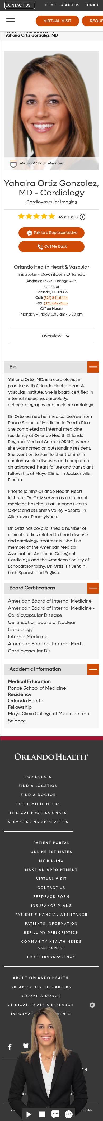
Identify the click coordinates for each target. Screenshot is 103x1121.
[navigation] (51, 5)
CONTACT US (51, 888)
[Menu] (10, 21)
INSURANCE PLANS (51, 906)
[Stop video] (42, 1114)
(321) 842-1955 (56, 303)
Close (92, 1005)
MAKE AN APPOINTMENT (51, 870)
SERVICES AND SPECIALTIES (38, 822)
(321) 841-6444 (56, 297)
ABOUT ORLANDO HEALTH (41, 978)
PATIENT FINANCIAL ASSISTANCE (51, 915)
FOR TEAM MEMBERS (38, 804)
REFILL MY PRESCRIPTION (51, 933)
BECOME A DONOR (41, 996)
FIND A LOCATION (38, 786)
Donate (92, 5)
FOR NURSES (38, 777)
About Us (70, 5)
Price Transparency (51, 957)
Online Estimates (51, 852)
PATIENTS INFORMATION (51, 924)
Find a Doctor (38, 795)
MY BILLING (51, 861)
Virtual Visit (57, 20)
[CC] (68, 1114)
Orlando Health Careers (41, 987)
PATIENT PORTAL (52, 843)
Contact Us (17, 5)
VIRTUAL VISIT (51, 879)
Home (50, 5)
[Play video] (29, 1114)
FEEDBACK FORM (51, 897)
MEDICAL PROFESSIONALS (38, 813)
